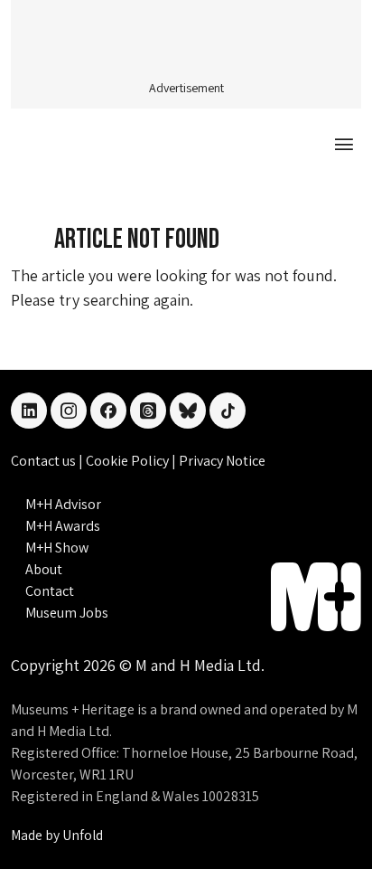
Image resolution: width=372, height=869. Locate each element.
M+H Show (56, 547)
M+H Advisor (63, 504)
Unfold (82, 835)
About (43, 569)
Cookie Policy (129, 460)
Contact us (45, 460)
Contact (49, 590)
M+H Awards (62, 525)
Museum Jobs (66, 612)
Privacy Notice (222, 460)
